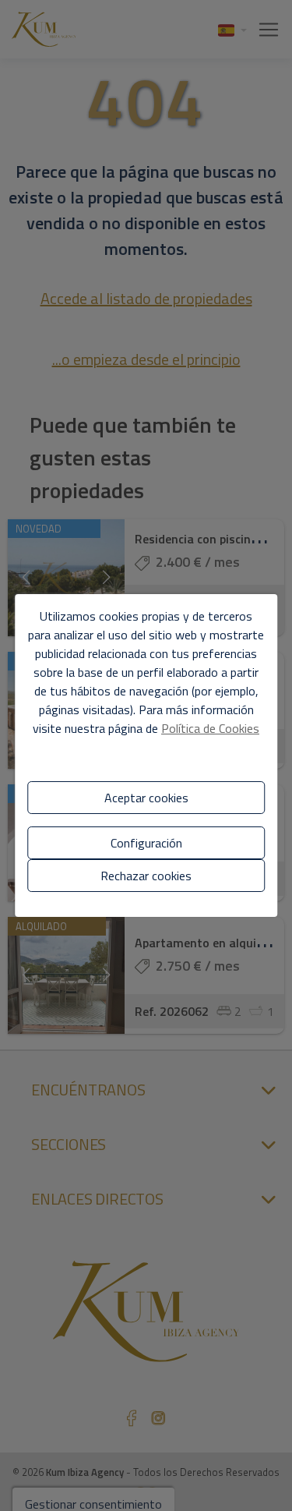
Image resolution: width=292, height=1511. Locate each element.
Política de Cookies (210, 728)
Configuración (146, 842)
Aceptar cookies (146, 797)
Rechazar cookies (146, 875)
